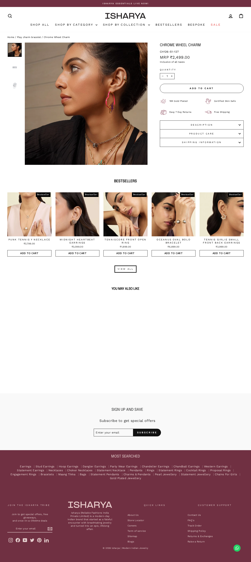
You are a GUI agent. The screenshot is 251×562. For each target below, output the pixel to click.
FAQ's (191, 520)
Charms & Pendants (136, 474)
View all (126, 269)
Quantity (168, 69)
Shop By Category (74, 24)
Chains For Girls (226, 474)
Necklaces (56, 470)
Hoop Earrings (68, 466)
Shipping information (202, 142)
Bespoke (196, 24)
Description (202, 125)
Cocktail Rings (196, 470)
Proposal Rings (220, 470)
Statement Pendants (105, 474)
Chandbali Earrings (186, 466)
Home (10, 37)
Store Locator (136, 520)
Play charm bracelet (29, 37)
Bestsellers (168, 24)
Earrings (25, 466)
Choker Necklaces (79, 470)
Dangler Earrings (94, 466)
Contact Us (194, 515)
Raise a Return (196, 541)
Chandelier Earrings (155, 466)
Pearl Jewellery (166, 474)
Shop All (40, 24)
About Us (133, 515)
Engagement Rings (23, 474)
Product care (201, 133)
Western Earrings (216, 466)
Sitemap (132, 536)
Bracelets (47, 474)
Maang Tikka (67, 474)
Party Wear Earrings (123, 466)
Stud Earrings (45, 466)
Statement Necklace (111, 470)
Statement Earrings (30, 470)
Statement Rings (170, 470)
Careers (132, 525)
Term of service (137, 531)
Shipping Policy (197, 531)
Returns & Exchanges (200, 536)
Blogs (131, 541)
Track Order (195, 525)
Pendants (136, 470)
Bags (83, 474)
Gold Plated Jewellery (125, 478)
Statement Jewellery (196, 474)
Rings (150, 470)
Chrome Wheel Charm (57, 37)
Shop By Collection (125, 24)
